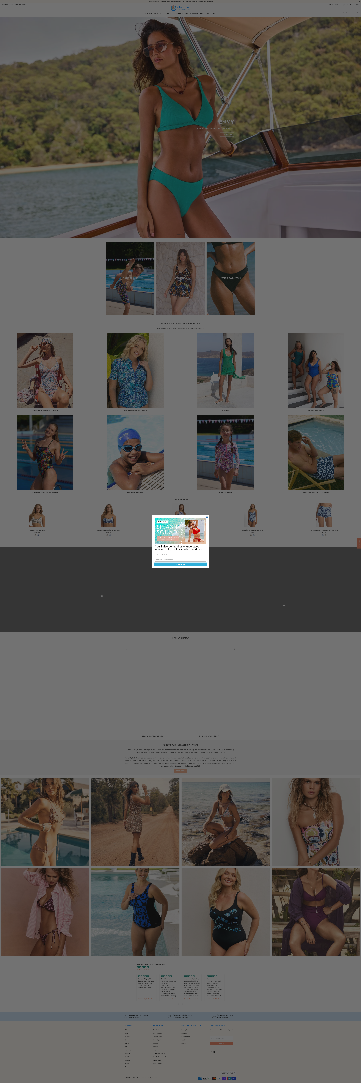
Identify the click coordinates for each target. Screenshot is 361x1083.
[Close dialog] (207, 517)
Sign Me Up (180, 564)
